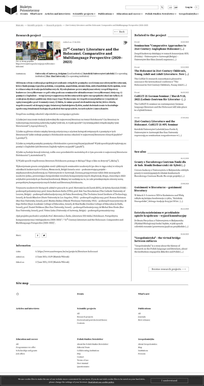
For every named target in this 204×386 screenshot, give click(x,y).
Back (121, 31)
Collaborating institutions (88, 350)
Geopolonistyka (188, 14)
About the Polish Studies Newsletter (92, 344)
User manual (82, 363)
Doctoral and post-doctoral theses (92, 320)
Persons (141, 354)
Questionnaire (83, 366)
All (78, 313)
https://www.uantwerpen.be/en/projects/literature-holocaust (67, 251)
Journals (142, 317)
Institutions (143, 350)
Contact (80, 357)
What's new (36, 14)
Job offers (20, 354)
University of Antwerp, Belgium (50, 73)
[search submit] (162, 7)
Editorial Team (83, 347)
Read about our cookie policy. (101, 382)
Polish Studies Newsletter (160, 14)
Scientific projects (83, 14)
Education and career (129, 14)
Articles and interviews (57, 14)
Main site (20, 25)
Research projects (54, 25)
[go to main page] (23, 10)
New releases (144, 320)
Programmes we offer (26, 347)
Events (24, 14)
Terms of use (83, 360)
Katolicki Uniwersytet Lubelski (99, 73)
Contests (81, 323)
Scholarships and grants (26, 350)
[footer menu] (18, 294)
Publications (105, 14)
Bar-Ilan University (56, 76)
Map (140, 347)
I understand (169, 380)
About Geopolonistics (147, 344)
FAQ (78, 354)
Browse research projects (166, 269)
